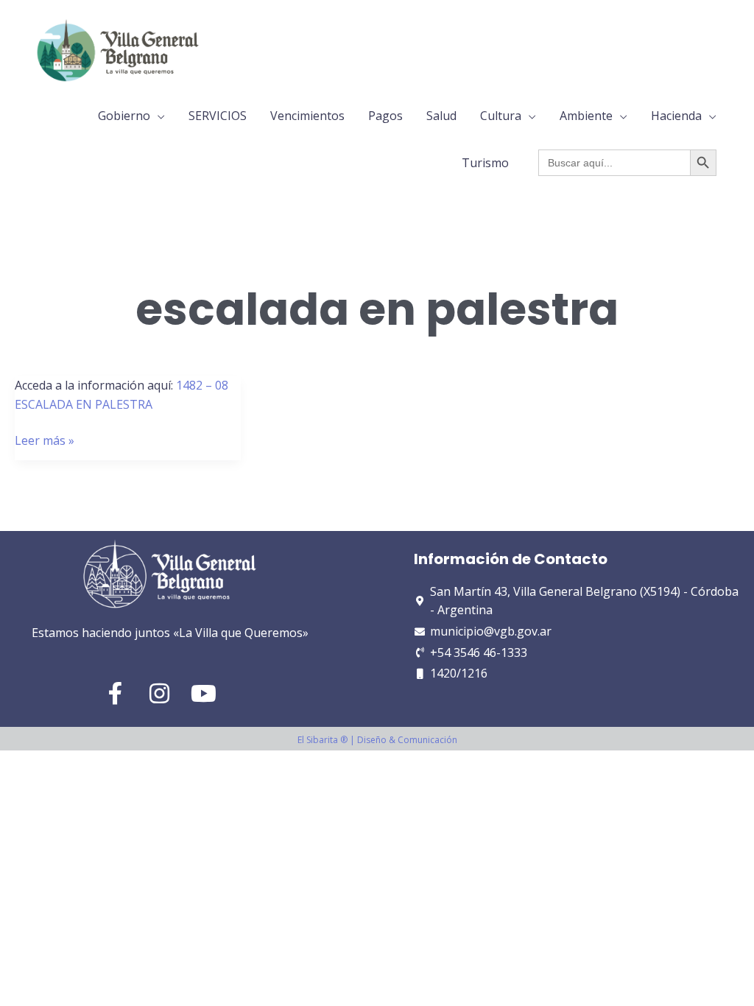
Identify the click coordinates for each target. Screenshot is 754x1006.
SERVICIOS (217, 116)
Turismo (485, 163)
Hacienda (676, 116)
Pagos (385, 116)
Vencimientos (307, 116)
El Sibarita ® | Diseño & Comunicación (377, 740)
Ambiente (586, 116)
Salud (441, 116)
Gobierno (124, 116)
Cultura (500, 116)
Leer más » (44, 441)
